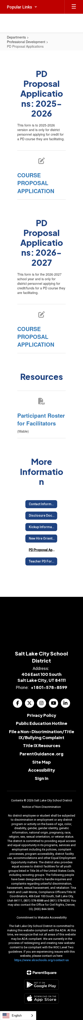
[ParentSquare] (42, 972)
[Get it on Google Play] (41, 984)
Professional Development (26, 41)
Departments (16, 37)
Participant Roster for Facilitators (41, 419)
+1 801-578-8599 (49, 687)
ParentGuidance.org (41, 753)
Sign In (41, 778)
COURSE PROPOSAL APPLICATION (35, 183)
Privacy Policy (41, 715)
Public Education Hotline (41, 723)
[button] (22, 7)
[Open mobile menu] (74, 7)
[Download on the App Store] (41, 998)
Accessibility (41, 770)
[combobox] (18, 1015)
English (17, 1015)
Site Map (41, 762)
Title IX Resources (41, 745)
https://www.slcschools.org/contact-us (41, 960)
